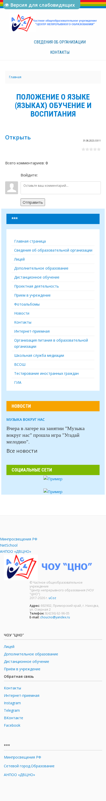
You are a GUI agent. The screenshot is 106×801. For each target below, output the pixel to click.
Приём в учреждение (22, 668)
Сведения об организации (60, 42)
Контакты (59, 52)
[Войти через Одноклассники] (69, 175)
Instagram (12, 702)
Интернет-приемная (21, 695)
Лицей (9, 646)
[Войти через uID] (43, 175)
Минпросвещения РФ (18, 539)
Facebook (12, 725)
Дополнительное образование (31, 654)
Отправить (33, 202)
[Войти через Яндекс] (60, 175)
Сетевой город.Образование (29, 765)
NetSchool (8, 545)
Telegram (12, 710)
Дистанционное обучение (26, 661)
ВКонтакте (13, 717)
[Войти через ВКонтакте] (51, 175)
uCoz (52, 598)
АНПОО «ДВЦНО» (15, 551)
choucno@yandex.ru (55, 617)
